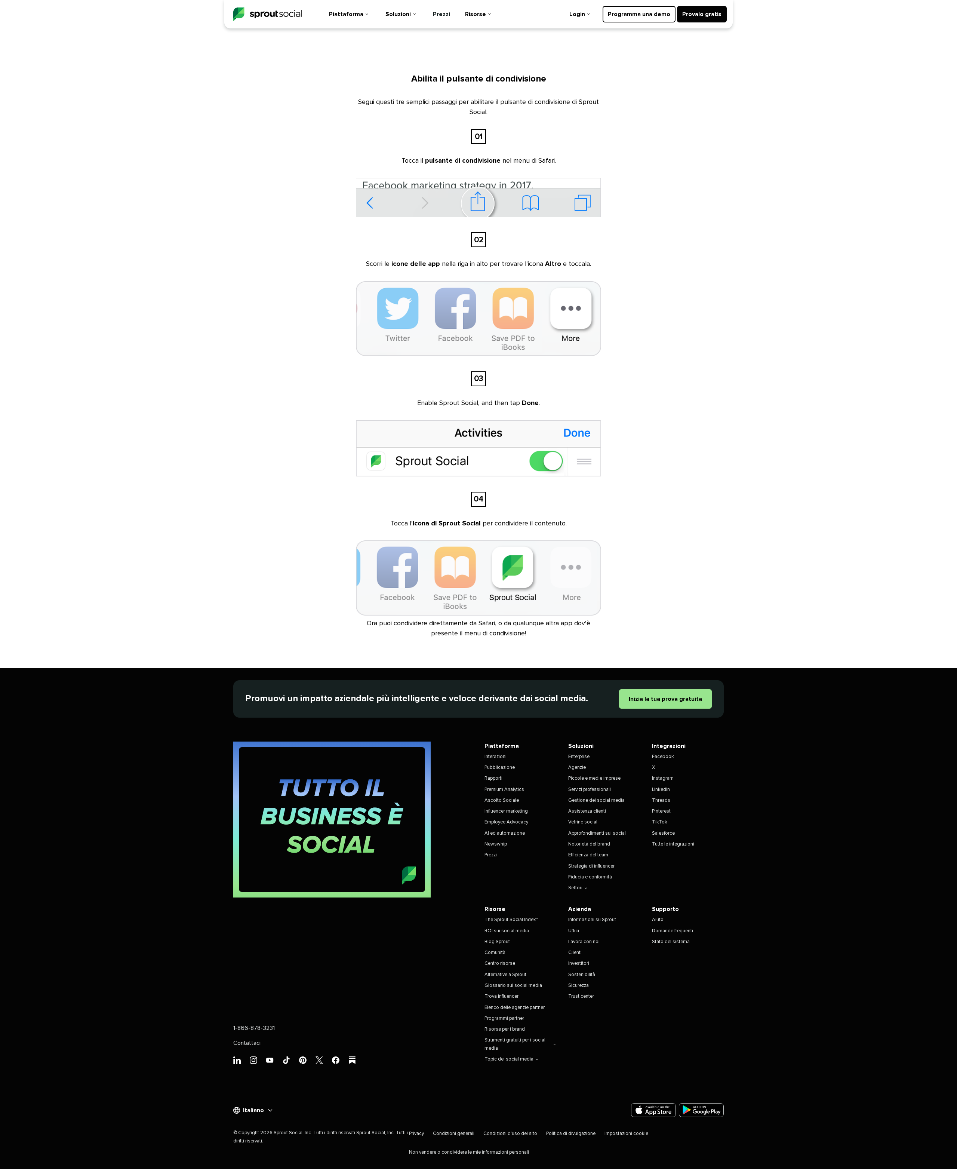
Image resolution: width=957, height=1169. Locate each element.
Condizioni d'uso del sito (510, 1133)
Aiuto (658, 919)
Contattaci (247, 1043)
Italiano (253, 1110)
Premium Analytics (504, 789)
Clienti (575, 952)
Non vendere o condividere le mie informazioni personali (469, 1152)
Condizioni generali (453, 1133)
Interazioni (495, 756)
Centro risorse (499, 963)
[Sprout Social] (267, 14)
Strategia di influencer (591, 866)
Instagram (663, 778)
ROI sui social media (506, 931)
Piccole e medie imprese (594, 778)
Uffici (573, 931)
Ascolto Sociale (501, 800)
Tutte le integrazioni (673, 844)
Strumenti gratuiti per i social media (514, 1044)
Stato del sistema (671, 941)
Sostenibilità (581, 974)
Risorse (475, 14)
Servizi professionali (589, 789)
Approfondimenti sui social (597, 833)
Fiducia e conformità (590, 877)
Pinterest (661, 811)
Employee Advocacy (506, 822)
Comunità (494, 952)
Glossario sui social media (513, 985)
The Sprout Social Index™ (511, 919)
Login (577, 14)
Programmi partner (504, 1018)
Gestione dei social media (596, 800)
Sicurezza (578, 985)
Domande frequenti (672, 931)
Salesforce (663, 833)
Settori (575, 888)
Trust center (581, 996)
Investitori (578, 963)
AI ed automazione (504, 833)
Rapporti (493, 778)
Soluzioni (398, 14)
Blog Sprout (497, 941)
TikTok (659, 822)
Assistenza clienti (587, 811)
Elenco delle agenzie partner (514, 1007)
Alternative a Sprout (505, 974)
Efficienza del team (588, 855)
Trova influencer (501, 996)
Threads (661, 800)
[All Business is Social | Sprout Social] (332, 820)
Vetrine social (582, 822)
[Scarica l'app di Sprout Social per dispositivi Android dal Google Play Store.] (701, 1110)
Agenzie (577, 767)
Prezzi (441, 14)
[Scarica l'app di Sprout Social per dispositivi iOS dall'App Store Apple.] (653, 1110)
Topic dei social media (508, 1059)
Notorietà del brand (589, 844)
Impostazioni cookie (626, 1133)
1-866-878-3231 (254, 1028)
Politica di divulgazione (571, 1133)
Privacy (416, 1133)
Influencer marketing (506, 811)
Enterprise (579, 756)
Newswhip (495, 844)
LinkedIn (661, 789)
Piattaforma (346, 14)
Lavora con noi (584, 941)
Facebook (663, 756)
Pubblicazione (499, 767)
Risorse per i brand (504, 1029)
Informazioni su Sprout (592, 919)
